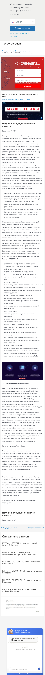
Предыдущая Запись (9, 528)
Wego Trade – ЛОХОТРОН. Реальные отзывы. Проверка (19, 590)
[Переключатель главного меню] (41, 45)
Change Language (22, 28)
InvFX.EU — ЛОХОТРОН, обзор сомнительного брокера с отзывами (19, 553)
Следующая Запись (36, 528)
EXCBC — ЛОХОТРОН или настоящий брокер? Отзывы (19, 544)
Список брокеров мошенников (13, 99)
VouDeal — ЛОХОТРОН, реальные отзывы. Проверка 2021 (22, 562)
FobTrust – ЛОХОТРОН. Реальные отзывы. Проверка (22, 572)
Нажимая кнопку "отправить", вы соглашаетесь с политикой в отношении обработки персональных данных (27, 84)
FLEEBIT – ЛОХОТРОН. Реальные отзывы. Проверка (21, 581)
